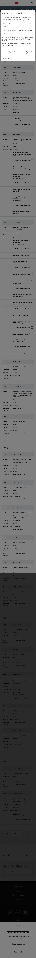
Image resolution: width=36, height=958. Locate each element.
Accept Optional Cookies (10, 53)
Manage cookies (7, 58)
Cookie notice (9, 45)
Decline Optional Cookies (26, 53)
